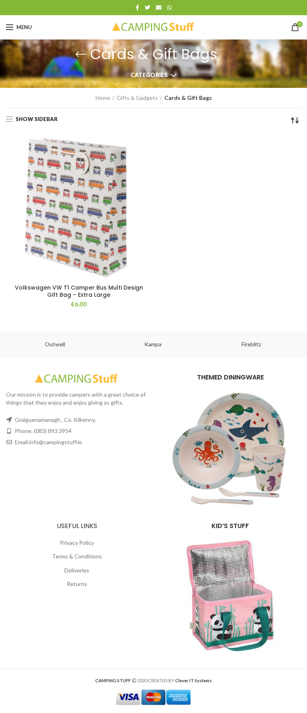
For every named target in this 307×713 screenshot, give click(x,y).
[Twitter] (147, 7)
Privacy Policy (77, 542)
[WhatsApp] (169, 7)
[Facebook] (137, 7)
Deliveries (76, 570)
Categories (149, 74)
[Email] (158, 7)
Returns (77, 583)
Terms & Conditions (77, 556)
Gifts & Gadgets (137, 97)
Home (103, 97)
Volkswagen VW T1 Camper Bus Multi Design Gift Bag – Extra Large (79, 291)
